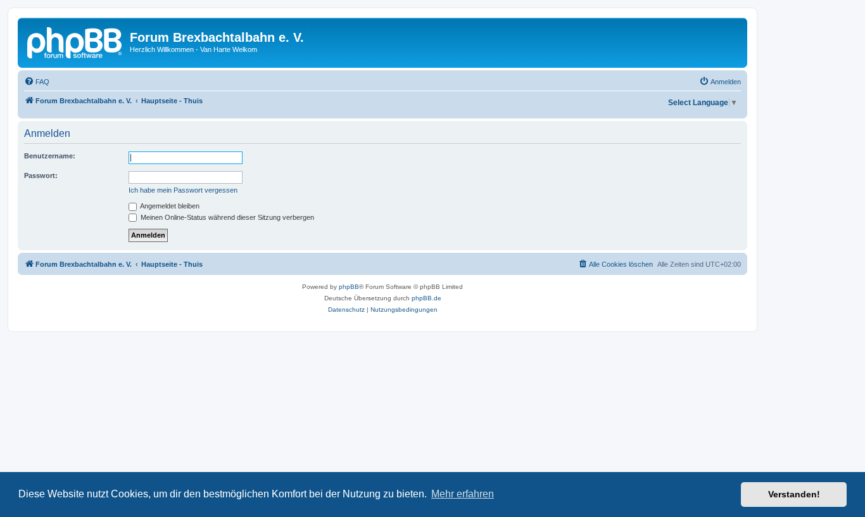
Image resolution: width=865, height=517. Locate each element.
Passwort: (41, 175)
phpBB (349, 286)
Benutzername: (49, 156)
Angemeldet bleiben (169, 206)
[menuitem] (36, 81)
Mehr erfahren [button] (462, 493)
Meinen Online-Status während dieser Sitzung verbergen (226, 217)
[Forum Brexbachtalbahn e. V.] (75, 41)
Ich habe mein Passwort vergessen (183, 190)
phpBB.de (426, 298)
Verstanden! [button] (794, 494)
